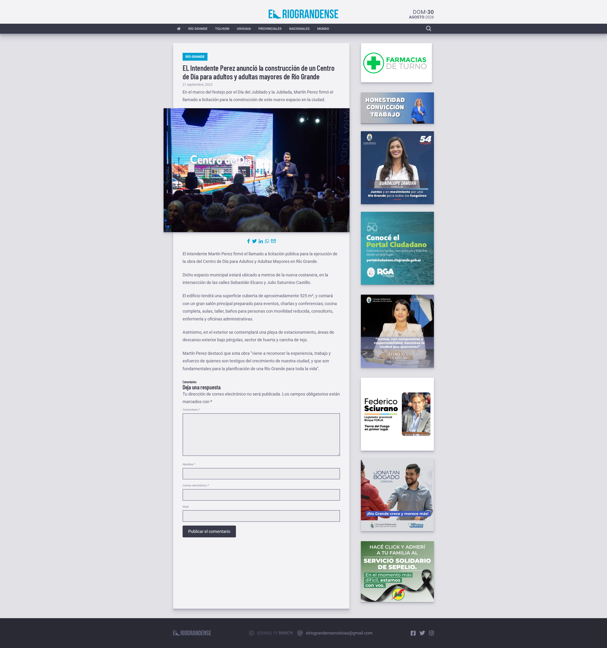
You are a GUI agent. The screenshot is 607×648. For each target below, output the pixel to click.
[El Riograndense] (303, 14)
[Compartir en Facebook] (248, 241)
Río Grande (197, 29)
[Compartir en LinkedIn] (261, 241)
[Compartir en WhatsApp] (267, 241)
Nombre (189, 464)
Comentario (191, 409)
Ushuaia (244, 29)
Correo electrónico (196, 485)
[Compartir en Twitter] (254, 241)
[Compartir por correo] (273, 241)
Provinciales (270, 29)
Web (186, 506)
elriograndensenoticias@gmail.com (339, 632)
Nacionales (299, 29)
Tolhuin (222, 29)
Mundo (323, 29)
